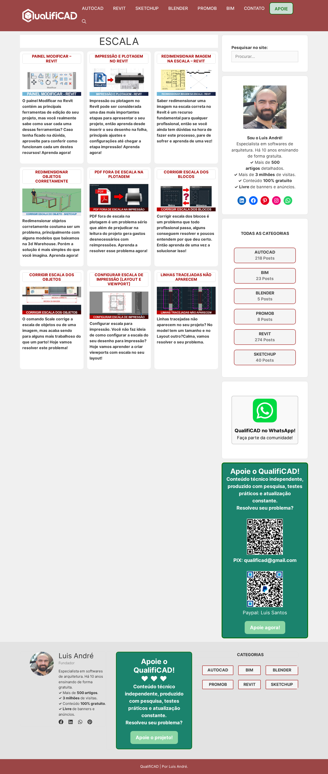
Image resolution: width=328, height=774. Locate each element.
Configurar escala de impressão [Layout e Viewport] (119, 279)
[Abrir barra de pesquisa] (84, 21)
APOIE (281, 8)
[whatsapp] (80, 721)
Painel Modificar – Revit (51, 58)
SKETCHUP (147, 8)
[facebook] (61, 721)
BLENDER (178, 8)
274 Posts (265, 336)
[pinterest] (89, 721)
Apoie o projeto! (154, 737)
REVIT (119, 8)
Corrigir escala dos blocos (186, 174)
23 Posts (265, 275)
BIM (230, 8)
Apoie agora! (265, 627)
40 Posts (265, 357)
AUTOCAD (92, 8)
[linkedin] (70, 721)
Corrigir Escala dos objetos (51, 277)
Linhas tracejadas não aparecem (186, 277)
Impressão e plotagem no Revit (119, 58)
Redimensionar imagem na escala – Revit (186, 58)
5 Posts (265, 296)
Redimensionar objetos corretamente (51, 176)
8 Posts (265, 316)
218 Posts (265, 255)
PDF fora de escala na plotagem (119, 174)
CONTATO (254, 8)
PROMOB (207, 8)
